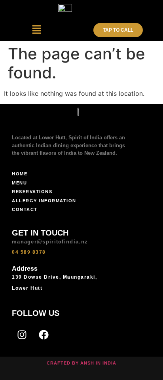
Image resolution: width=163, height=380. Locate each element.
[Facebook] (43, 335)
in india (106, 363)
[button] (37, 29)
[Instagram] (22, 335)
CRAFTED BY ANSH (70, 363)
